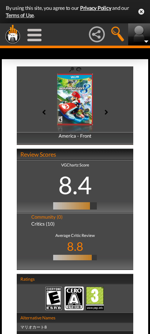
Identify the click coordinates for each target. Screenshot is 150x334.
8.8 (75, 246)
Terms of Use (20, 15)
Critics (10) (43, 224)
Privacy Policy (95, 8)
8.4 (75, 184)
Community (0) (47, 217)
